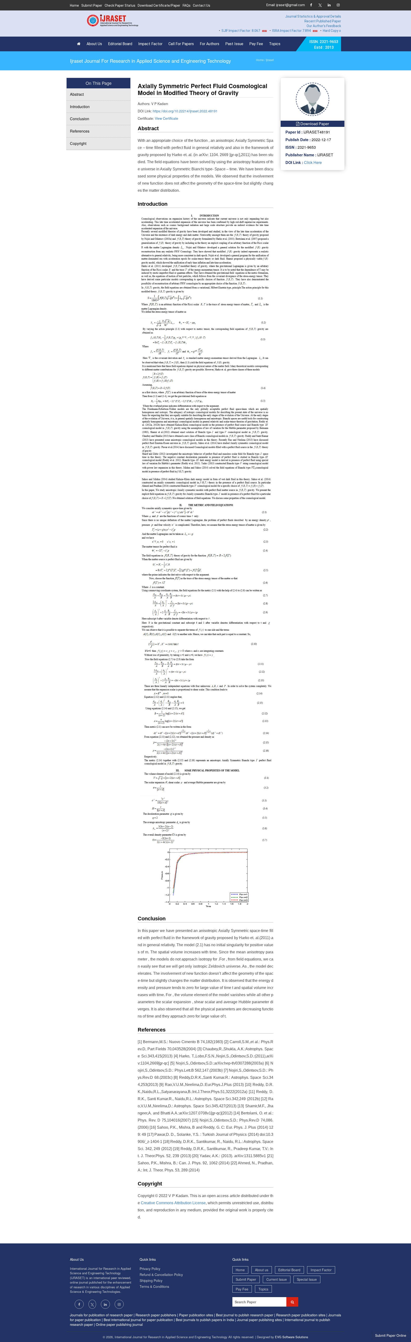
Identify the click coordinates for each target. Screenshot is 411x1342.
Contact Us (201, 5)
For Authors (209, 44)
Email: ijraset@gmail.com (285, 5)
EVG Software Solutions (291, 1337)
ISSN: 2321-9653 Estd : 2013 (323, 44)
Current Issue (276, 1279)
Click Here (312, 162)
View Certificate (166, 118)
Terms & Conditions (154, 1286)
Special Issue (307, 1279)
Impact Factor (150, 44)
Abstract (77, 94)
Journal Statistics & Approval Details (313, 16)
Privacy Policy (150, 1268)
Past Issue (234, 44)
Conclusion (79, 118)
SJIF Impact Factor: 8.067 (220, 31)
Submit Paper (91, 5)
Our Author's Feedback (324, 26)
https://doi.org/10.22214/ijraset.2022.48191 (185, 111)
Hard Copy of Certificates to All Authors (331, 31)
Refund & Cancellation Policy (161, 1274)
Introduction (80, 106)
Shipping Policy (151, 1280)
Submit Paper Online (390, 1335)
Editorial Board (120, 44)
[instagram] (338, 5)
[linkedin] (329, 5)
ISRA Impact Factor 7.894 (270, 31)
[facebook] (311, 5)
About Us (94, 44)
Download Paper (314, 123)
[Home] (80, 44)
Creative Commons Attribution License (173, 1203)
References (79, 131)
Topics (274, 44)
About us (261, 1269)
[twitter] (320, 5)
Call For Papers (181, 44)
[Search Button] (292, 1302)
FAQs (187, 5)
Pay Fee (256, 44)
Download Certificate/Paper (159, 5)
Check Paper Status (120, 5)
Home (74, 5)
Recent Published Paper (322, 21)
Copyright (78, 143)
